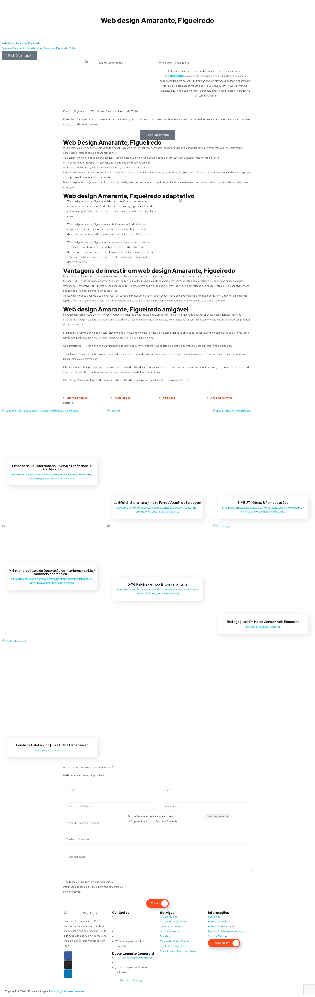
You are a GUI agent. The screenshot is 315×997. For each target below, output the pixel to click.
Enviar (155, 903)
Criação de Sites (34, 474)
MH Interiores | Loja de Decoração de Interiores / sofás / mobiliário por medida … (52, 572)
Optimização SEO (40, 478)
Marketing (84, 474)
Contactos (120, 912)
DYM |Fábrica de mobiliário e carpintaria (157, 584)
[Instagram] (68, 964)
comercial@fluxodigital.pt (134, 957)
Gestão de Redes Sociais (61, 474)
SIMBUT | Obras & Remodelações (263, 503)
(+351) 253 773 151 (132, 936)
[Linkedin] (68, 973)
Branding (17, 474)
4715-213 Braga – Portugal (130, 926)
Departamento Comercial (133, 953)
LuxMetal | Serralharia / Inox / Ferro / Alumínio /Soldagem (157, 503)
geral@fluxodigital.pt (131, 931)
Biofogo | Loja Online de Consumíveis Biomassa (263, 622)
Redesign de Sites (63, 478)
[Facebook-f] (68, 955)
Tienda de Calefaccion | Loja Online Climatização (52, 745)
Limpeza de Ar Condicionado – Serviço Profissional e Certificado (52, 467)
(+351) (125, 962)
